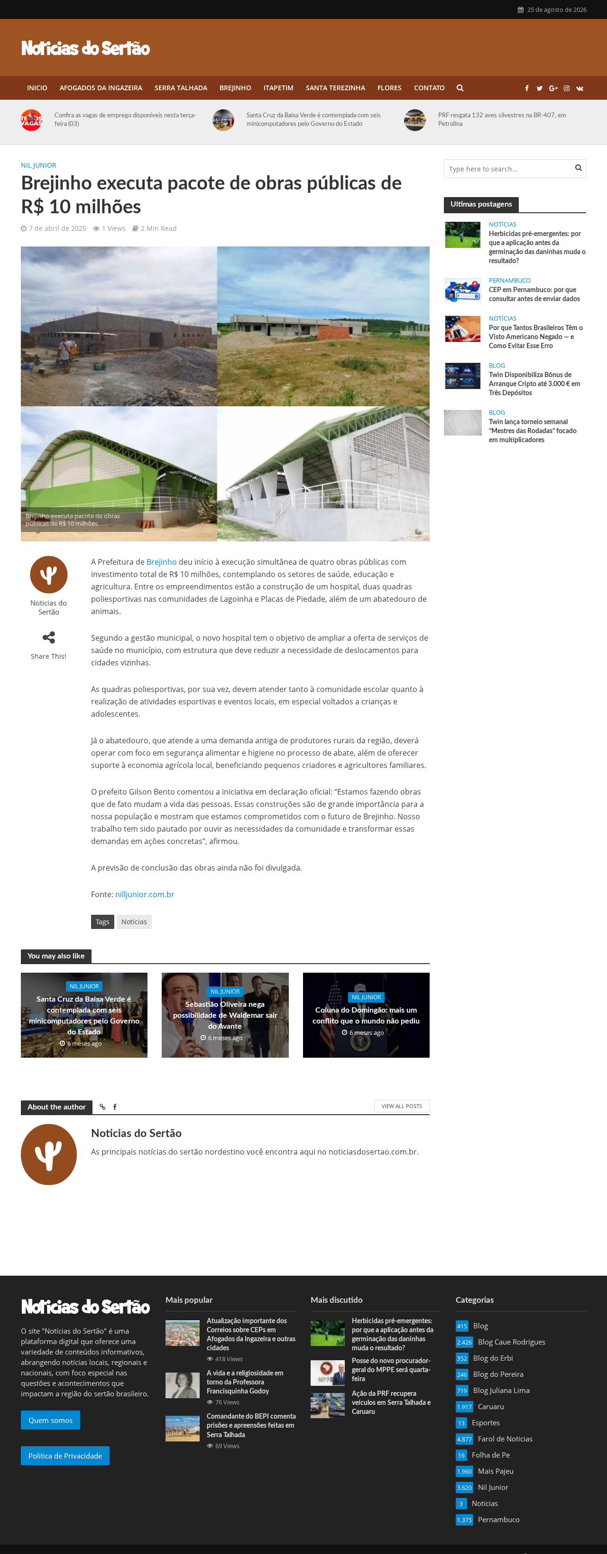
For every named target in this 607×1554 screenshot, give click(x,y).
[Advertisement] (515, 523)
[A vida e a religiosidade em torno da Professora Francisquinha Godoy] (183, 1384)
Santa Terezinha (335, 87)
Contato (429, 87)
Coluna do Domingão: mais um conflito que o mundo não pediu (366, 1015)
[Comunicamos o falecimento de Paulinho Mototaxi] (448, 120)
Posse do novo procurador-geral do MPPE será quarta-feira (391, 1370)
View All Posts (402, 1105)
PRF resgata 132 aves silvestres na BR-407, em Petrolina (342, 120)
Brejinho (235, 87)
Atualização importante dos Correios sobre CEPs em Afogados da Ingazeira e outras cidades (251, 1335)
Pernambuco (510, 280)
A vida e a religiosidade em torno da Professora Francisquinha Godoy (245, 1382)
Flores (389, 87)
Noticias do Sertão (48, 607)
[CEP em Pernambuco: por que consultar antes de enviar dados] (462, 290)
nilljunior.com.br (145, 894)
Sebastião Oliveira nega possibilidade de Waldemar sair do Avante (225, 1015)
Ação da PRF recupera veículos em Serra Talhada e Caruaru (391, 1403)
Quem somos (50, 1420)
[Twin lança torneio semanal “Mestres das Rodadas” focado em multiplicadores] (463, 421)
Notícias (134, 921)
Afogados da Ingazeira (101, 87)
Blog (497, 365)
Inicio (37, 87)
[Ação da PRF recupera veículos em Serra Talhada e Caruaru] (328, 1405)
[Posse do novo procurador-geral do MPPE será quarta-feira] (328, 1372)
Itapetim (279, 87)
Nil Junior (38, 165)
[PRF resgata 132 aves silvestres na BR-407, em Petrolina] (257, 120)
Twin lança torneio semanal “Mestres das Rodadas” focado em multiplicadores (533, 431)
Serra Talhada (181, 87)
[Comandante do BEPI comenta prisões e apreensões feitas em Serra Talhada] (183, 1427)
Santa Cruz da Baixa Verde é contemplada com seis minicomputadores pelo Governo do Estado (154, 120)
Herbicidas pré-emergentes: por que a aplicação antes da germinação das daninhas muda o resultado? (537, 248)
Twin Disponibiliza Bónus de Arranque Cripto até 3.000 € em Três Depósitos (534, 384)
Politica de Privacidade (65, 1455)
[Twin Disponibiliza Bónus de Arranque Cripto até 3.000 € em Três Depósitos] (462, 375)
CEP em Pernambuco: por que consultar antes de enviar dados (534, 295)
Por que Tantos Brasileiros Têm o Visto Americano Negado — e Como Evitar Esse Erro (536, 337)
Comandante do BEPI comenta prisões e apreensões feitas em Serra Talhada (251, 1425)
